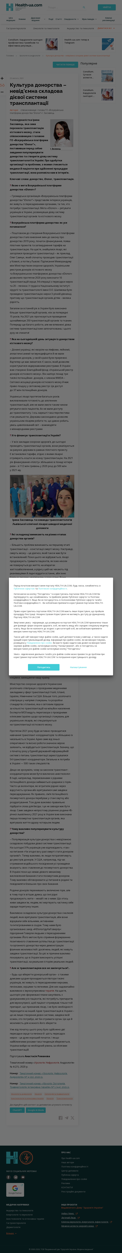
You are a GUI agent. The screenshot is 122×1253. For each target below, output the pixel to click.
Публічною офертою (24, 588)
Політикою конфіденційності (52, 588)
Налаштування (78, 667)
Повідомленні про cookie (39, 642)
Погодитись (43, 667)
